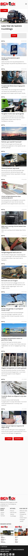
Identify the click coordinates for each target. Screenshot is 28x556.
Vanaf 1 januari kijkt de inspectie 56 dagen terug (12, 426)
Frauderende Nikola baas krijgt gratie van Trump (13, 86)
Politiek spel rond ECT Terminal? (11, 142)
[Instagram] (13, 554)
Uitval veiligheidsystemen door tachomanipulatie (11, 197)
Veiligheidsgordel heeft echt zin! (11, 252)
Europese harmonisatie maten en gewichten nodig (11, 339)
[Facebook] (1, 554)
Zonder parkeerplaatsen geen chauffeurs (10, 58)
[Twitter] (4, 554)
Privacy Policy (4, 551)
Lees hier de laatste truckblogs (13, 514)
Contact (3, 516)
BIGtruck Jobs (23, 510)
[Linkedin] (10, 554)
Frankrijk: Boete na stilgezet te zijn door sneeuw (13, 397)
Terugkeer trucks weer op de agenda (12, 114)
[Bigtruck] (7, 4)
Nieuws (12, 510)
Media (2, 514)
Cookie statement (6, 549)
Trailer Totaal (23, 517)
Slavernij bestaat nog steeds (10, 168)
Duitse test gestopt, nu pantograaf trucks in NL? (12, 309)
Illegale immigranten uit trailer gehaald (13, 368)
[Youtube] (7, 554)
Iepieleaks (22, 512)
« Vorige (8, 438)
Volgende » (18, 438)
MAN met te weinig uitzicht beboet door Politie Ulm (13, 227)
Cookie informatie (18, 549)
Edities (2, 512)
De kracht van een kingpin (9, 280)
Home (5, 10)
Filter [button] (14, 35)
